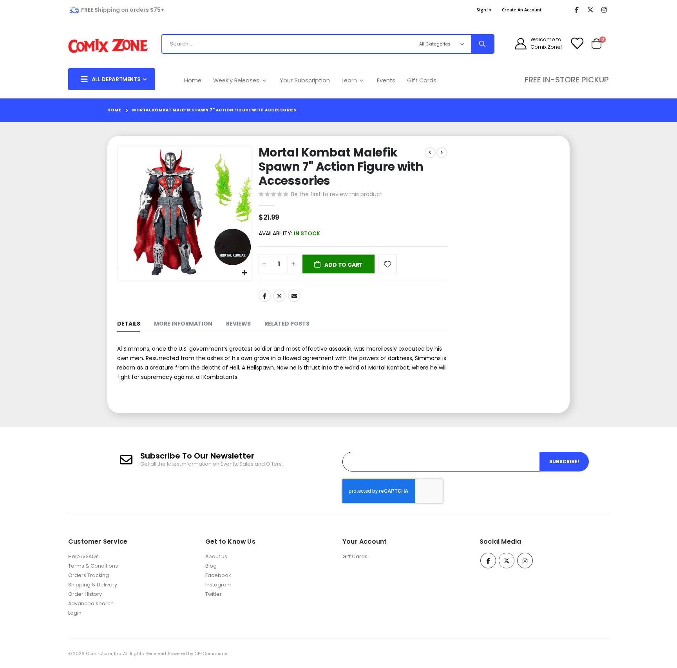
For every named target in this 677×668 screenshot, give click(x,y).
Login (74, 613)
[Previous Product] (430, 152)
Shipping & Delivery (92, 584)
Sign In (483, 10)
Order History (85, 594)
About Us (216, 556)
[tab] (128, 324)
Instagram (218, 584)
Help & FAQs (83, 556)
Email (294, 295)
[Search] (482, 44)
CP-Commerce (210, 653)
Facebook (265, 295)
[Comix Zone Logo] (108, 46)
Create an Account (521, 10)
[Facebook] (576, 10)
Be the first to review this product (336, 194)
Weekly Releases (237, 80)
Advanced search (91, 603)
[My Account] (520, 43)
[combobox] (281, 44)
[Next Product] (441, 152)
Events (386, 80)
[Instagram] (604, 10)
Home (192, 80)
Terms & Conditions (93, 565)
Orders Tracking (88, 575)
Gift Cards (421, 80)
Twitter (279, 295)
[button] (245, 273)
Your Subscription (305, 80)
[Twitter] (590, 10)
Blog (211, 565)
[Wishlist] (577, 43)
